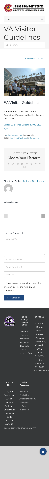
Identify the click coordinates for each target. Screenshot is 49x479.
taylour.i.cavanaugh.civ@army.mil (20, 428)
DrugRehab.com (27, 399)
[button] (6, 216)
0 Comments (33, 138)
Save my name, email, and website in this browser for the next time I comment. (23, 287)
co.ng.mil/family (27, 353)
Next (40, 58)
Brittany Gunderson (14, 135)
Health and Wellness (18, 138)
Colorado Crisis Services (24, 406)
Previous (31, 58)
